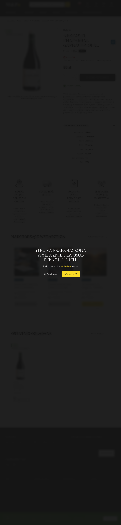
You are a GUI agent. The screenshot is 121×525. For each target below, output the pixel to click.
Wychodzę (52, 274)
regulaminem (66, 266)
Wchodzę (69, 274)
